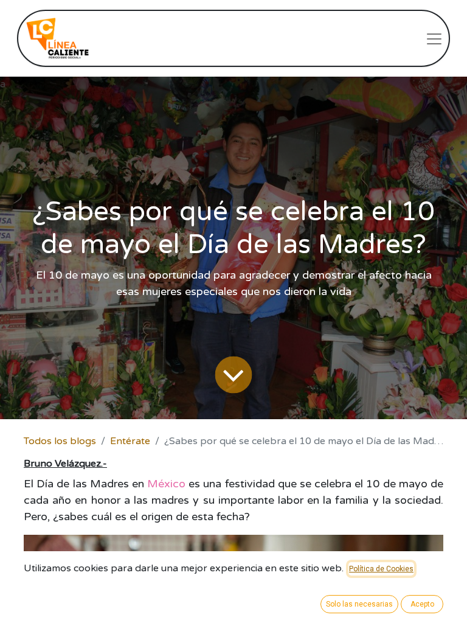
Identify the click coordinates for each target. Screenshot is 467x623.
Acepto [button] (422, 604)
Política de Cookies (381, 569)
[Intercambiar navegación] (434, 38)
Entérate (130, 441)
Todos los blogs (60, 441)
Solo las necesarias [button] (359, 604)
